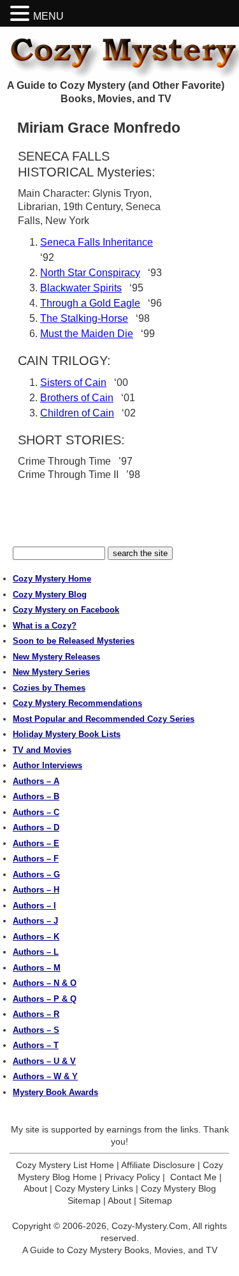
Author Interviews (47, 765)
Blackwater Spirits (81, 287)
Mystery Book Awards (55, 1092)
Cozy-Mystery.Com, (151, 1226)
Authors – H (36, 889)
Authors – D (36, 827)
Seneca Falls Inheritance (96, 242)
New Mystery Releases (56, 656)
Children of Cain (77, 413)
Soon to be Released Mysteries (73, 641)
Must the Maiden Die (86, 333)
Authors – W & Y (45, 1076)
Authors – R (36, 1014)
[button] (21, 13)
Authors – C (36, 812)
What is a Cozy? (44, 625)
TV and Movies (42, 750)
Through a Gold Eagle (90, 303)
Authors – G (36, 874)
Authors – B (36, 796)
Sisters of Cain (73, 382)
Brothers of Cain (76, 397)
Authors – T (36, 1045)
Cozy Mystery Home (52, 578)
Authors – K (36, 936)
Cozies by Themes (49, 688)
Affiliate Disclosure (158, 1165)
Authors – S (36, 1030)
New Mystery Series (51, 672)
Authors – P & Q (44, 999)
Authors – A (36, 781)
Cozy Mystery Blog (50, 594)
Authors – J (35, 921)
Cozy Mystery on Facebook (66, 610)
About (35, 1188)
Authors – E (36, 843)
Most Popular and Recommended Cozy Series (103, 719)
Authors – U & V (44, 1061)
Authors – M (37, 968)
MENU (48, 16)
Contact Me (193, 1177)
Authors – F (36, 858)
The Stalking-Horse (84, 318)
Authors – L (36, 952)
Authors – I (34, 905)
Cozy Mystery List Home (65, 1165)
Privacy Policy (132, 1177)
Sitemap (155, 1200)
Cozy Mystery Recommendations (77, 703)
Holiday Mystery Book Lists (66, 734)
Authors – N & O (44, 983)
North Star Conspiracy (90, 272)
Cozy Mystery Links (94, 1188)
